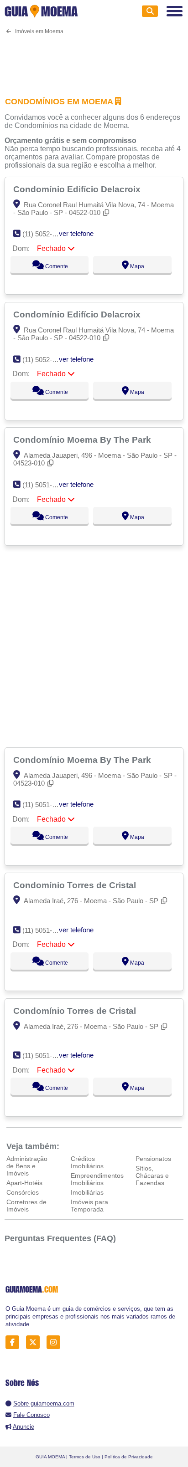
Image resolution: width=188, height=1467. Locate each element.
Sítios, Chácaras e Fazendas (152, 1175)
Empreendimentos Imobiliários (97, 1179)
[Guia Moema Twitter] (35, 1342)
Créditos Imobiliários (87, 1162)
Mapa (136, 266)
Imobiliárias (87, 1192)
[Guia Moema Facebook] (14, 1342)
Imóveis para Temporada (89, 1205)
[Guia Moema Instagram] (56, 1342)
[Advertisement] (94, 60)
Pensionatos (153, 1158)
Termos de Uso (84, 1456)
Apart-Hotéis (24, 1182)
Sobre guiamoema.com (43, 1403)
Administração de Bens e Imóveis (26, 1166)
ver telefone (76, 233)
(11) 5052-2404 (44, 234)
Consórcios (22, 1192)
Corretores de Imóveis (26, 1205)
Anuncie (23, 1426)
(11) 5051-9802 (44, 930)
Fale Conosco (31, 1414)
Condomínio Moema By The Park (83, 439)
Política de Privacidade (128, 1456)
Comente (56, 266)
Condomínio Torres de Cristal (75, 885)
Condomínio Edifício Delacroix (78, 189)
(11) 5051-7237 (44, 485)
